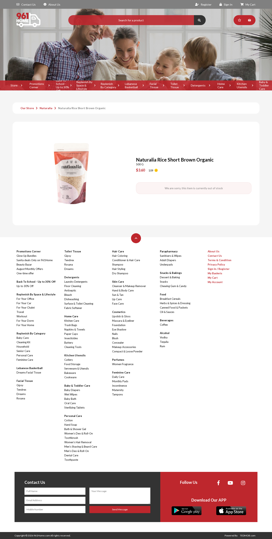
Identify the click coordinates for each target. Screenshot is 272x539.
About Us (54, 4)
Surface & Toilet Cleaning (78, 303)
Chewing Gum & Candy (173, 286)
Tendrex (21, 389)
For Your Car (24, 303)
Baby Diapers (72, 390)
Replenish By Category (108, 85)
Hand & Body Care (123, 290)
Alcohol (164, 333)
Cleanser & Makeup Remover (129, 286)
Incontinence (119, 385)
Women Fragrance (122, 364)
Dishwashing (71, 299)
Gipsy (20, 385)
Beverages (166, 320)
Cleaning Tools (72, 347)
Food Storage (72, 364)
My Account (215, 282)
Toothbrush (71, 437)
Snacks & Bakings (171, 272)
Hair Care (118, 251)
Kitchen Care (71, 320)
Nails (115, 333)
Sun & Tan (117, 294)
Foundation (118, 325)
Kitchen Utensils (242, 85)
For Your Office (25, 298)
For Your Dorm (25, 320)
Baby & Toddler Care (77, 385)
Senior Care (23, 351)
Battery (68, 342)
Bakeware (70, 372)
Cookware (70, 377)
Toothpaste (71, 459)
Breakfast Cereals (170, 298)
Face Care (118, 303)
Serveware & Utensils (76, 368)
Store (14, 85)
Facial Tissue (154, 85)
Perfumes (118, 359)
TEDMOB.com (247, 535)
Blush (115, 338)
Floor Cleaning (72, 286)
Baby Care (23, 337)
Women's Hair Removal (77, 442)
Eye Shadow (119, 329)
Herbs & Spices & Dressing (175, 303)
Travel (20, 312)
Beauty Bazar (24, 264)
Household (23, 346)
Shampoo (117, 264)
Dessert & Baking (170, 277)
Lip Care (117, 299)
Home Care (221, 85)
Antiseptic (70, 290)
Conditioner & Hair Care (126, 260)
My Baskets (215, 273)
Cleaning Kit (23, 342)
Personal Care (25, 355)
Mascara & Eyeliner (123, 320)
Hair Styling (118, 268)
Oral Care (70, 403)
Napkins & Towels (74, 329)
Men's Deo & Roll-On (76, 451)
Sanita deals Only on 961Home (35, 260)
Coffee (164, 324)
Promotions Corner (36, 85)
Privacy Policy (216, 264)
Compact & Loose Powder (127, 351)
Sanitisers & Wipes (170, 255)
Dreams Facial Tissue (29, 372)
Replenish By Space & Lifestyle (84, 85)
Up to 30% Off (25, 286)
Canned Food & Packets (174, 307)
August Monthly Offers (30, 268)
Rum (162, 346)
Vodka (163, 337)
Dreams (21, 394)
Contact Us (28, 4)
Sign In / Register (219, 268)
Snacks (164, 281)
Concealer (118, 342)
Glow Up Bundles (26, 255)
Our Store (27, 108)
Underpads (166, 264)
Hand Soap (70, 424)
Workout (22, 316)
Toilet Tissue (174, 85)
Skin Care (118, 281)
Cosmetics (118, 312)
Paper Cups (71, 333)
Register (206, 4)
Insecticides (71, 338)
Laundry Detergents (75, 281)
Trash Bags (70, 325)
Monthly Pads (120, 381)
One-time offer (25, 273)
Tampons (117, 394)
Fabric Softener (73, 308)
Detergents (198, 85)
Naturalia (46, 108)
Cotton (68, 420)
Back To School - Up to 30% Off (62, 85)
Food (163, 294)
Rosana (21, 398)
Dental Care (71, 455)
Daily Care (118, 376)
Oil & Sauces (167, 312)
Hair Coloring (119, 255)
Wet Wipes (70, 394)
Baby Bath (70, 398)
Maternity (118, 390)
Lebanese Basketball (131, 85)
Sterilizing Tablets (74, 407)
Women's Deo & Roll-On (78, 433)
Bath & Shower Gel (75, 429)
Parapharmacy (169, 251)
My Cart (250, 4)
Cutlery (68, 359)
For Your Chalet (26, 307)
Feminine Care (25, 359)
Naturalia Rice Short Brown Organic (82, 108)
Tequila (164, 341)
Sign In (228, 4)
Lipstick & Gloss (121, 316)
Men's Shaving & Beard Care (80, 446)
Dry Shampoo (120, 273)
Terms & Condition (219, 260)
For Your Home (25, 325)
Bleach (68, 294)
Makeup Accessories (124, 347)
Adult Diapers (168, 260)
